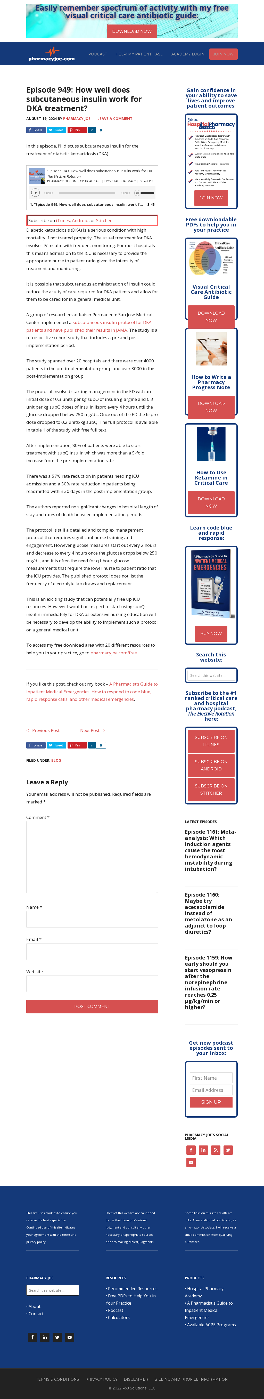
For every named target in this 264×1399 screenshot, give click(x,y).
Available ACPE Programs (211, 1325)
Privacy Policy (101, 1379)
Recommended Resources (133, 1288)
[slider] (148, 191)
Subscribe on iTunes (211, 741)
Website (34, 971)
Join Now (211, 198)
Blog (56, 760)
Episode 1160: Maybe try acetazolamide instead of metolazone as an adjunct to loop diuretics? (208, 913)
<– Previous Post (43, 730)
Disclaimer (136, 1379)
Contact (36, 1313)
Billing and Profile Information (191, 1379)
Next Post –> (92, 730)
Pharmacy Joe (52, 53)
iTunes (63, 220)
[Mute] (137, 192)
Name (34, 907)
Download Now (211, 317)
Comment (38, 817)
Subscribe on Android (211, 765)
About (34, 1306)
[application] (92, 192)
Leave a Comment (115, 118)
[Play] (35, 192)
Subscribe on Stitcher (211, 790)
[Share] (91, 130)
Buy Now (211, 633)
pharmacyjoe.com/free (113, 653)
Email (34, 939)
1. (87, 204)
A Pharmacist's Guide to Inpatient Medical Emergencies (209, 1310)
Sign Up (211, 1102)
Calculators (119, 1317)
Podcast (115, 1310)
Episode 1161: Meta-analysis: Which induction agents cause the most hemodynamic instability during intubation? (210, 850)
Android (80, 220)
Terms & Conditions (57, 1379)
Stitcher (104, 220)
